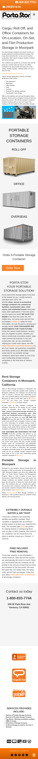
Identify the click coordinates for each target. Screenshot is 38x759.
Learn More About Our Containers (12, 73)
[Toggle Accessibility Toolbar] (34, 755)
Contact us (16, 322)
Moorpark (20, 455)
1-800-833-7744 (26, 2)
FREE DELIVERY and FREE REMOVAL (17, 346)
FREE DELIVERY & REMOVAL (23, 575)
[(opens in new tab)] (19, 657)
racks (23, 527)
